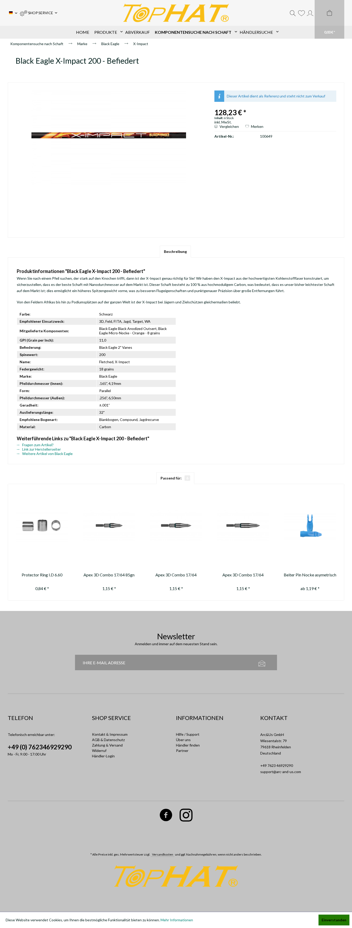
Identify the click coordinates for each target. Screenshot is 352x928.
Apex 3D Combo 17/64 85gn (109, 574)
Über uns (183, 740)
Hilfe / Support (187, 734)
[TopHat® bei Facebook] (166, 816)
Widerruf (99, 750)
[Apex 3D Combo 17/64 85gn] (109, 525)
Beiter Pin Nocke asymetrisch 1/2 (310, 575)
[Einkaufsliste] (301, 13)
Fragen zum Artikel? (37, 445)
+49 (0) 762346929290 (40, 747)
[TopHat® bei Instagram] (186, 816)
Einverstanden (334, 920)
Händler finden (188, 745)
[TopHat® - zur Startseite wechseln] (176, 13)
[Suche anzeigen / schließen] (293, 13)
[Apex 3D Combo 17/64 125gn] (243, 525)
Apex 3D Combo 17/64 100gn (176, 575)
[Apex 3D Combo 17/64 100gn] (176, 525)
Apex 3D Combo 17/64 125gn (243, 575)
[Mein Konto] (310, 13)
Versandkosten (162, 854)
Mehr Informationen (177, 920)
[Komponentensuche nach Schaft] (194, 32)
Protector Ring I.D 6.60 (42, 574)
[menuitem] (38, 13)
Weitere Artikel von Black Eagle (47, 453)
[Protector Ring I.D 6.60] (42, 525)
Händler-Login (103, 756)
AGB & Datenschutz (108, 740)
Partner (182, 750)
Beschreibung (175, 251)
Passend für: (174, 478)
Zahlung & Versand (107, 745)
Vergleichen (229, 126)
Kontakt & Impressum (110, 734)
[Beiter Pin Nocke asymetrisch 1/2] (310, 525)
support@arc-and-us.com (280, 771)
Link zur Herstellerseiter (41, 449)
